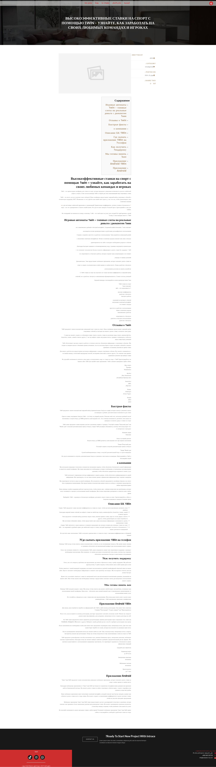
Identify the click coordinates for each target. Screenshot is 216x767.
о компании (120, 128)
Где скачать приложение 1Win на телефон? (114, 140)
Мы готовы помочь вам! (115, 155)
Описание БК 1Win (115, 133)
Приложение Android (119, 169)
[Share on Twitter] (153, 83)
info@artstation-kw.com (206, 757)
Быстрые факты (117, 124)
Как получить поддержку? (118, 148)
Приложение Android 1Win (118, 162)
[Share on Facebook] (155, 83)
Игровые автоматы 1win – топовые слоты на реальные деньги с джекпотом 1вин (115, 110)
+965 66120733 (207, 755)
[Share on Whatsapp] (150, 83)
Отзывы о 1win (117, 120)
